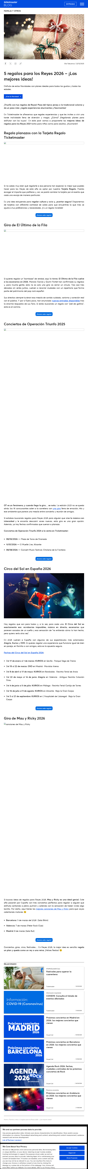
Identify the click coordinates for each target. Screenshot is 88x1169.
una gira (57, 508)
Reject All (72, 1153)
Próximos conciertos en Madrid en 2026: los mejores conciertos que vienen (63, 1020)
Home (6, 1119)
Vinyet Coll (49, 1035)
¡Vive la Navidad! (12, 96)
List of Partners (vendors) (12, 1140)
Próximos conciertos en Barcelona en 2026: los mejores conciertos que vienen (63, 1045)
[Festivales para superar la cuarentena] (24, 978)
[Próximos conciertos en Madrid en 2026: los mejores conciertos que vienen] (24, 1026)
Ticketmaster (50, 986)
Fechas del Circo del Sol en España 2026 (24, 652)
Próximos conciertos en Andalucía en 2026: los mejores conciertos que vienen (63, 1096)
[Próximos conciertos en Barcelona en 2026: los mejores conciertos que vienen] (24, 1050)
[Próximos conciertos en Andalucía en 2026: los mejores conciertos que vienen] (24, 1099)
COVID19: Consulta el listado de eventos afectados (61, 997)
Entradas (70, 4)
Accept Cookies (72, 1148)
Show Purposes (72, 1158)
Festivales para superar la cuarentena (58, 973)
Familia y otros (13, 1119)
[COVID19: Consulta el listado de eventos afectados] (24, 1002)
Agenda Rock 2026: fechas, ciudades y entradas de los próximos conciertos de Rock (64, 1069)
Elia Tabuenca (69, 63)
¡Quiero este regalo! (44, 215)
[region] (43, 1147)
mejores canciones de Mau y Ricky (52, 908)
